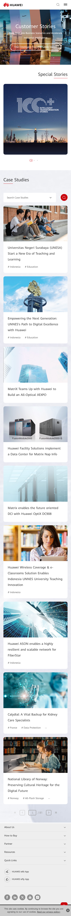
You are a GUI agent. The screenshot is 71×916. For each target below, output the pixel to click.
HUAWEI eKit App (20, 871)
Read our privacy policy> (48, 912)
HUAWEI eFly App (20, 879)
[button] (31, 160)
